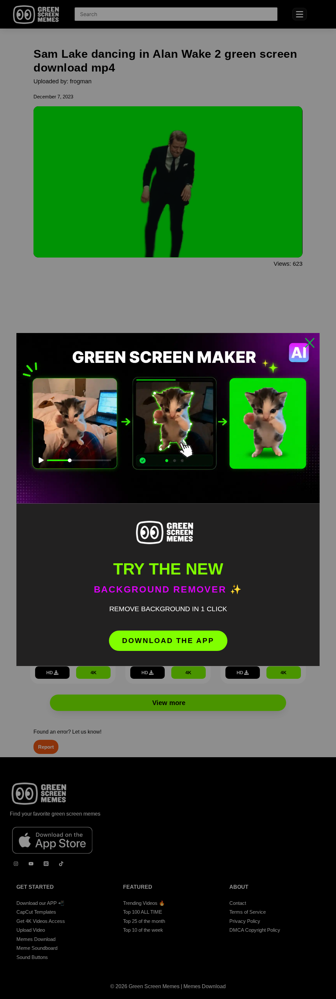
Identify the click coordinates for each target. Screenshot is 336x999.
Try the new (168, 569)
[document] (168, 499)
